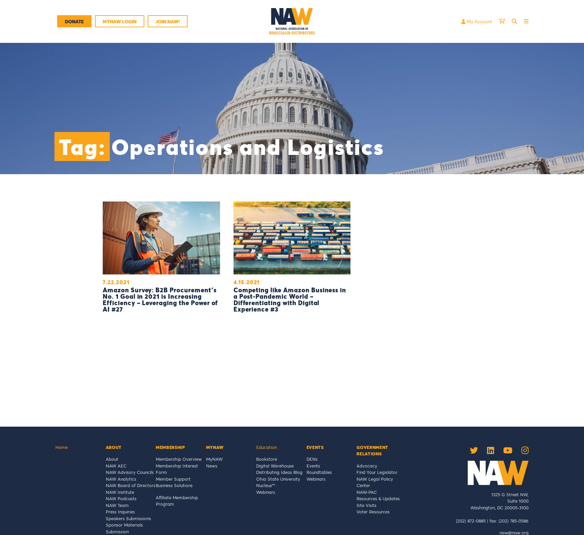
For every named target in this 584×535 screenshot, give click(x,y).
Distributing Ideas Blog (279, 472)
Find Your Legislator (377, 472)
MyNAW (214, 459)
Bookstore (266, 459)
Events (313, 466)
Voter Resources (373, 512)
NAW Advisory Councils (130, 472)
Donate (74, 21)
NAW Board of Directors (130, 485)
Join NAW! (167, 21)
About (112, 459)
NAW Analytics (121, 479)
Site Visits (366, 505)
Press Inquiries (120, 512)
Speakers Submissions (128, 518)
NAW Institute (120, 492)
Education (266, 447)
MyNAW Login (120, 21)
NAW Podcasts (121, 499)
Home (61, 447)
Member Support (173, 479)
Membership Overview (179, 459)
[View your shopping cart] (501, 21)
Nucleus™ (265, 485)
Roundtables (319, 472)
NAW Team (117, 505)
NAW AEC (116, 466)
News (211, 466)
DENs (312, 459)
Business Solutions (174, 485)
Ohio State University (279, 479)
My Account (478, 21)
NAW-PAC (367, 492)
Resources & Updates (378, 499)
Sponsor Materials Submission (124, 528)
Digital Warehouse (275, 466)
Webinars (265, 492)
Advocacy (367, 466)
